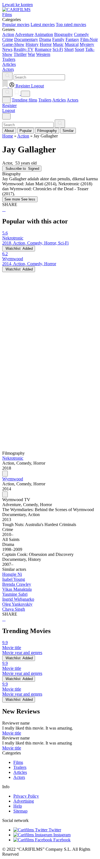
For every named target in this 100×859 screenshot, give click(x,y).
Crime (7, 39)
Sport (79, 49)
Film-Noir (89, 39)
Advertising (23, 801)
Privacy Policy (26, 796)
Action (8, 34)
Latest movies (43, 24)
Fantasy (72, 39)
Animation (43, 34)
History (32, 44)
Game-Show (13, 44)
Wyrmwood (12, 479)
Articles (59, 100)
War (31, 54)
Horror (46, 44)
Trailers (44, 100)
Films (18, 762)
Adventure (24, 34)
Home (7, 136)
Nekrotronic (12, 458)
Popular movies (15, 24)
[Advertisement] (50, 322)
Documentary (26, 39)
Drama (45, 39)
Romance (43, 49)
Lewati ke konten (17, 4)
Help (17, 806)
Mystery (87, 44)
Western (43, 54)
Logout (8, 110)
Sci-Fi (57, 49)
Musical (72, 44)
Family (58, 39)
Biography (63, 34)
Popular (25, 131)
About (9, 131)
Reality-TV (24, 49)
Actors (72, 100)
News (7, 49)
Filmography (47, 131)
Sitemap (20, 811)
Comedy (81, 34)
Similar (68, 131)
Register (9, 105)
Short (69, 49)
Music (58, 44)
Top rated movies (71, 24)
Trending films (24, 100)
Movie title (11, 733)
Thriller (20, 54)
